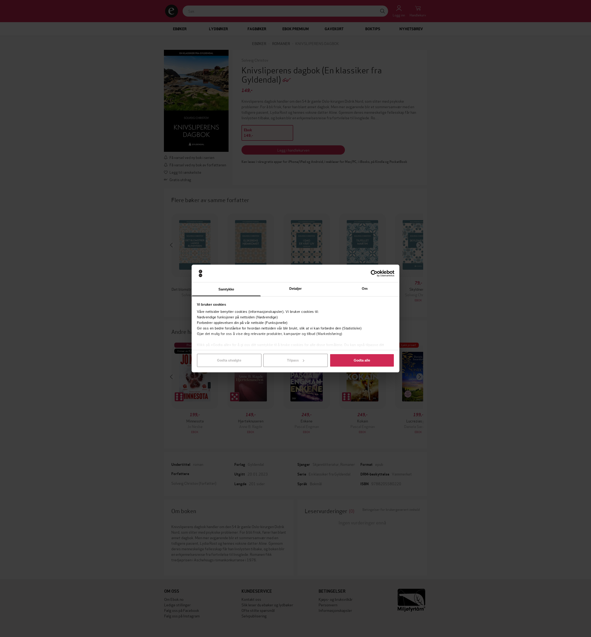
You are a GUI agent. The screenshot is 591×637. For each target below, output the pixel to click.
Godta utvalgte (229, 360)
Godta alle (362, 360)
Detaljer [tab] (295, 288)
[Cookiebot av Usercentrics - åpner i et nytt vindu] (374, 273)
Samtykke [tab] (226, 289)
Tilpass (293, 360)
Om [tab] (365, 288)
